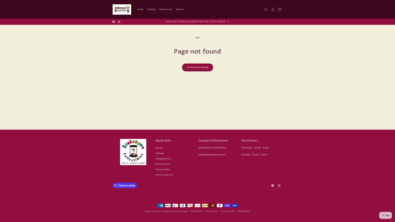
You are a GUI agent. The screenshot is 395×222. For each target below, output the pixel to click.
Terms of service (228, 211)
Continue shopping (197, 67)
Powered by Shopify (179, 211)
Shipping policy (244, 211)
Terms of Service (164, 175)
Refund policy (196, 211)
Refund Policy (163, 164)
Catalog (160, 153)
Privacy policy (212, 211)
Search (159, 148)
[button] (266, 9)
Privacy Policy (163, 169)
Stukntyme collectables (161, 211)
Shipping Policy (164, 159)
